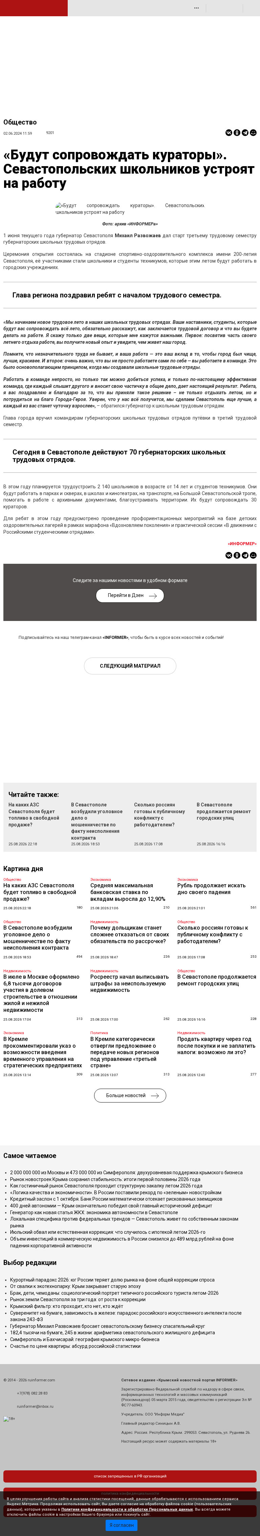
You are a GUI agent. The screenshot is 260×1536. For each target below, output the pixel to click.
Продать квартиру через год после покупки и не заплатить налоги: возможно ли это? (216, 1045)
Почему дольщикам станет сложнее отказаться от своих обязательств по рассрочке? (129, 934)
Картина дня (23, 869)
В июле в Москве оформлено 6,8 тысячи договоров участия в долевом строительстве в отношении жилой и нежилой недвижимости (41, 993)
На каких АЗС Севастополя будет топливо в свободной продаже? (39, 892)
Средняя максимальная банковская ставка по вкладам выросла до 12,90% (128, 892)
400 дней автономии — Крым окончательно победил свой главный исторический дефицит (111, 1205)
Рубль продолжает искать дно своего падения (211, 888)
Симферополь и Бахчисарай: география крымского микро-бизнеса (84, 1339)
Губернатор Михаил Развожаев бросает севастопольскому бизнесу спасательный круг (107, 1326)
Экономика (100, 879)
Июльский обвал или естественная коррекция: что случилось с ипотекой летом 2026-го (107, 1232)
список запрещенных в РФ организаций (130, 1476)
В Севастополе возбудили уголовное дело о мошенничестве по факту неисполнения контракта (37, 938)
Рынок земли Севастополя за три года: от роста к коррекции (78, 1299)
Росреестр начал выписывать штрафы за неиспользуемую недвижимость (129, 983)
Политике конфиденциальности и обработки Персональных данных (127, 1509)
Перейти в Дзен (126, 595)
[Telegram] (245, 132)
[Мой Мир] (253, 132)
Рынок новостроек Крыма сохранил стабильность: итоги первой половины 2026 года (105, 1179)
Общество (20, 122)
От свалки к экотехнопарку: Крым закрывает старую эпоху (75, 1286)
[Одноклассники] (237, 132)
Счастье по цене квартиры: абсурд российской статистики (75, 1346)
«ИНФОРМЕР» (242, 543)
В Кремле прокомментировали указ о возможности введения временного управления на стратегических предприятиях (42, 1052)
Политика (99, 1033)
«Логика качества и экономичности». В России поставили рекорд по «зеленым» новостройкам (115, 1192)
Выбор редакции (30, 1263)
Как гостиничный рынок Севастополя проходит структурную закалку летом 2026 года (106, 1185)
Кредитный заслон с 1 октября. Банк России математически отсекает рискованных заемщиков (116, 1199)
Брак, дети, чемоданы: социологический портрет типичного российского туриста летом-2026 (114, 1293)
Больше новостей (126, 1095)
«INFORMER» (115, 637)
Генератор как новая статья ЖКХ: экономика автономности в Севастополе (94, 1212)
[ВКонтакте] (228, 132)
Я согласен (122, 1525)
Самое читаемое (29, 1156)
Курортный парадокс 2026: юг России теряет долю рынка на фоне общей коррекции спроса (112, 1280)
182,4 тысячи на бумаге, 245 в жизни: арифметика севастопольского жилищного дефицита (112, 1332)
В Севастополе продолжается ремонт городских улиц (224, 811)
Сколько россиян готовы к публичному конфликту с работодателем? (212, 934)
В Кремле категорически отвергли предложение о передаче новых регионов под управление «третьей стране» (124, 1052)
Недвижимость (104, 922)
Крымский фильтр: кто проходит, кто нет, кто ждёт (66, 1306)
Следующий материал (130, 666)
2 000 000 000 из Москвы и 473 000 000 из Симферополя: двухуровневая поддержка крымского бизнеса (126, 1172)
